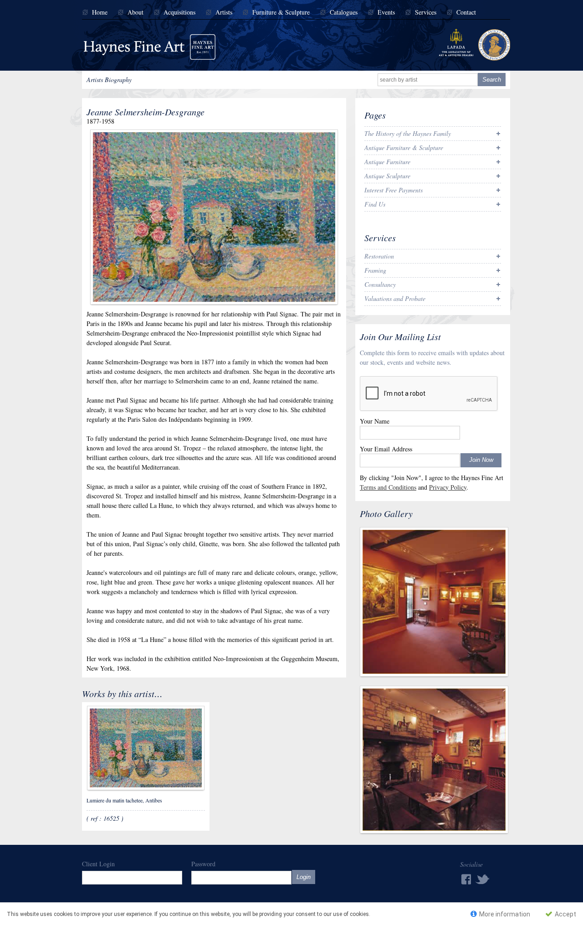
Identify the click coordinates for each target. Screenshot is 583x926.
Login (304, 877)
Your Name (374, 421)
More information (504, 914)
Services (425, 12)
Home (99, 12)
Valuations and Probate (394, 298)
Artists (223, 12)
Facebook (465, 879)
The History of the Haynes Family (407, 133)
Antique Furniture (387, 161)
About (135, 12)
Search (491, 79)
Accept (564, 914)
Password (203, 863)
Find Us (374, 204)
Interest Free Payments (393, 190)
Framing (375, 270)
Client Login (98, 863)
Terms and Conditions (388, 487)
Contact (466, 12)
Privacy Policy (447, 487)
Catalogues (344, 12)
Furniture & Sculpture (281, 12)
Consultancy (380, 284)
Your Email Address (386, 449)
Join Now (481, 459)
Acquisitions (179, 12)
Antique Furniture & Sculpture (403, 147)
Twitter (483, 879)
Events (386, 12)
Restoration (379, 256)
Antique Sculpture (387, 175)
